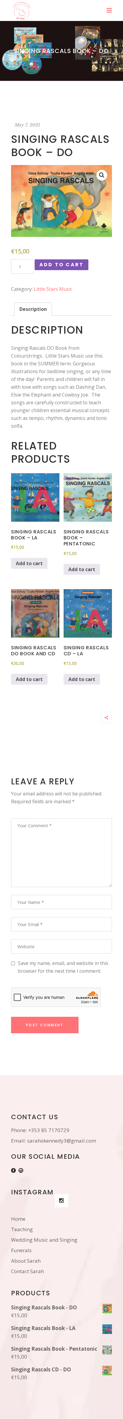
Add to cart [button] (29, 563)
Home (18, 1218)
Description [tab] (33, 309)
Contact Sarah (27, 1271)
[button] (101, 175)
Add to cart (61, 264)
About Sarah (26, 1260)
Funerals (21, 1250)
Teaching (22, 1229)
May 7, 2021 (27, 125)
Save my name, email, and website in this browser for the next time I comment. (63, 967)
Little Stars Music (53, 289)
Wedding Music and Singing (44, 1239)
